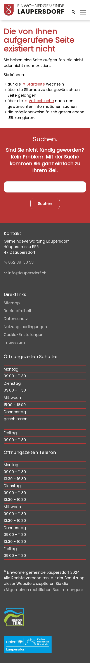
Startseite (36, 84)
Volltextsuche (41, 100)
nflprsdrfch (28, 273)
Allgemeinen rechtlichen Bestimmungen (43, 589)
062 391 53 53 (21, 262)
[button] (83, 12)
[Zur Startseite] (34, 10)
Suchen (73, 12)
